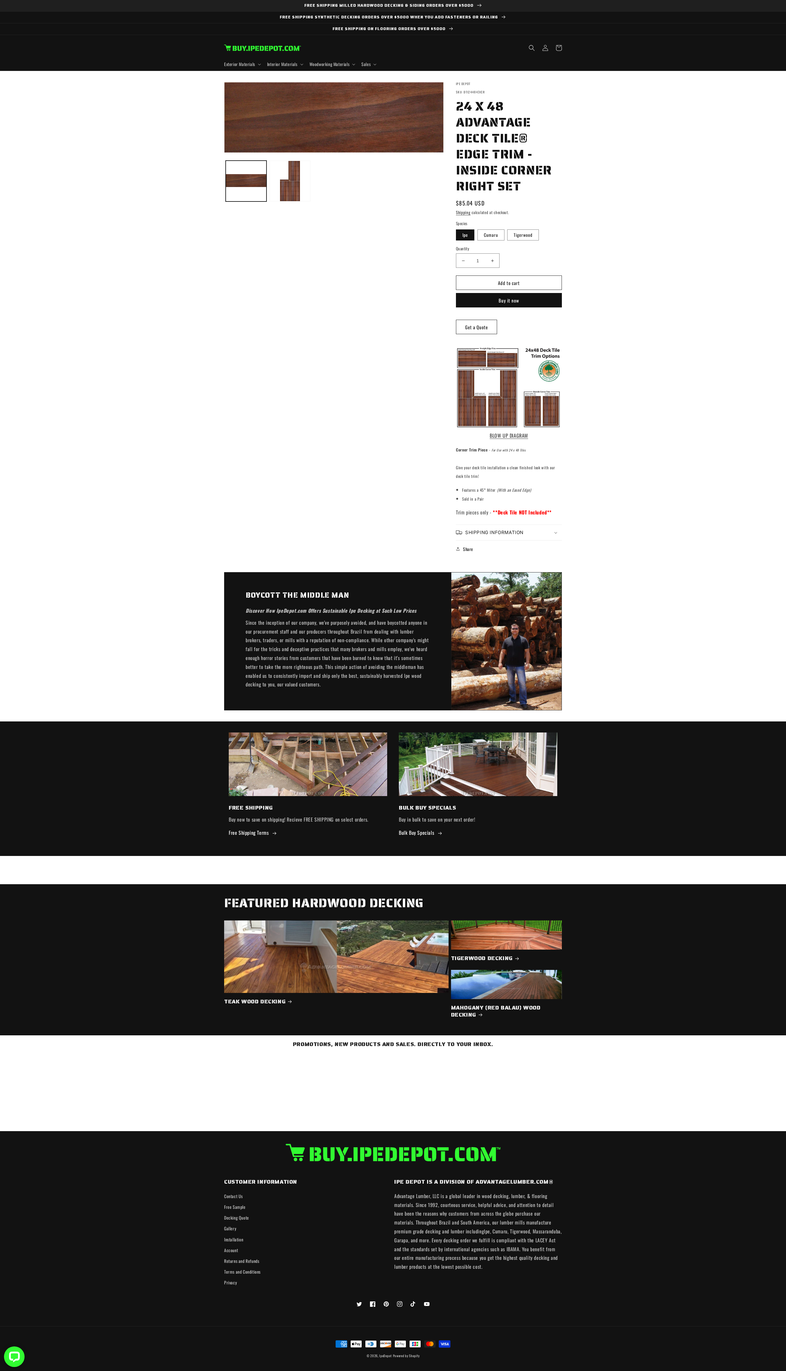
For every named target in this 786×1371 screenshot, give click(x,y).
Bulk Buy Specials (416, 832)
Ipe (465, 235)
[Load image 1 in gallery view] (246, 181)
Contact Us (233, 1196)
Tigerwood (523, 235)
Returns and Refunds (241, 1261)
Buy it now (509, 300)
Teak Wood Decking (255, 1001)
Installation (233, 1239)
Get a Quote (476, 327)
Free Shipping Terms (249, 832)
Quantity (462, 249)
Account (231, 1250)
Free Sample (235, 1207)
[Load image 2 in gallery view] (290, 181)
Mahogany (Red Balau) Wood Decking (496, 1011)
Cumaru (491, 235)
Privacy (230, 1282)
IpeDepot (385, 1355)
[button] (241, 64)
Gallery (230, 1228)
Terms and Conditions (242, 1271)
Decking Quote (236, 1217)
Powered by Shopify (406, 1355)
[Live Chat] (14, 1356)
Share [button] (468, 549)
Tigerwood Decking (482, 958)
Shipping (463, 212)
